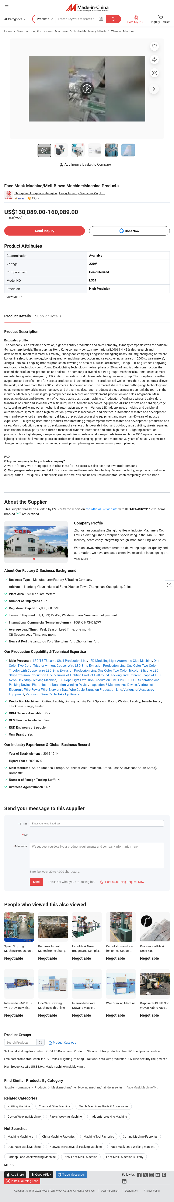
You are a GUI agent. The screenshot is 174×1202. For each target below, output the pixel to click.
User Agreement (110, 1190)
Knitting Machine (19, 1106)
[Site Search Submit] (113, 19)
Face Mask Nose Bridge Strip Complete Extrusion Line (86, 950)
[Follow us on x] (145, 1174)
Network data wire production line (107, 1059)
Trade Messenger (71, 1174)
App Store (15, 1174)
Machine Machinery (20, 1136)
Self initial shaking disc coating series (25, 1051)
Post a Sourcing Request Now (122, 882)
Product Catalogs (64, 1042)
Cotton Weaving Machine (24, 1116)
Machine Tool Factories (99, 1136)
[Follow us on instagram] (151, 1174)
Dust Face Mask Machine (24, 1147)
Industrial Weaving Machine (109, 1116)
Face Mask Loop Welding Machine (133, 1147)
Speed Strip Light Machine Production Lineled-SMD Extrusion (19, 950)
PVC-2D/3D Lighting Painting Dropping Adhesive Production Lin (66, 1059)
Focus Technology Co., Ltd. (57, 1190)
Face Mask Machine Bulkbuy (124, 1157)
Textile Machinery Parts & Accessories (103, 1106)
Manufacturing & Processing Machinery (43, 31)
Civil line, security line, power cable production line (149, 1059)
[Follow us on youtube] (158, 1174)
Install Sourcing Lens (24, 1181)
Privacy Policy (152, 1190)
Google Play (41, 1174)
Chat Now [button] (132, 231)
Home (8, 31)
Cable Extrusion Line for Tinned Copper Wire (119, 950)
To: (26, 835)
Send (36, 882)
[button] (6, 6)
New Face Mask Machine (81, 1157)
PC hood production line (144, 1051)
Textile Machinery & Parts (90, 31)
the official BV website (102, 509)
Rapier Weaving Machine (65, 1116)
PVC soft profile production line (24, 1059)
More (8, 1165)
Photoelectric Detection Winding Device (60, 684)
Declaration (131, 1190)
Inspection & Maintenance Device (113, 684)
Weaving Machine (122, 31)
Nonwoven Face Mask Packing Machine (75, 1147)
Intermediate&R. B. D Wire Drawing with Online (18, 1007)
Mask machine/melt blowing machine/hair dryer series (66, 1066)
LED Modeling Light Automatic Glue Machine (120, 660)
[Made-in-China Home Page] (87, 7)
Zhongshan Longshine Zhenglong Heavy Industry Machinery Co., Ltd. (59, 193)
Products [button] (43, 19)
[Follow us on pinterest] (164, 1174)
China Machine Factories (58, 1136)
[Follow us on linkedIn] (124, 1181)
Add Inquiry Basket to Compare (88, 164)
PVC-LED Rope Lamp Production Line (70, 1051)
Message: (21, 846)
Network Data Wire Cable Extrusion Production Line (85, 689)
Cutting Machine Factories (140, 1136)
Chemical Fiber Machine (54, 1106)
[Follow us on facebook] (139, 1174)
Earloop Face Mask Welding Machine (32, 1157)
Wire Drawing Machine (120, 1003)
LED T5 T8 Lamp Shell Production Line (60, 660)
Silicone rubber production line (106, 1051)
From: (24, 824)
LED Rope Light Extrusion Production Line (87, 680)
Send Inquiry (44, 231)
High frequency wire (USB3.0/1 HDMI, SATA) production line (25, 1066)
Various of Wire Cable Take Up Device (52, 694)
